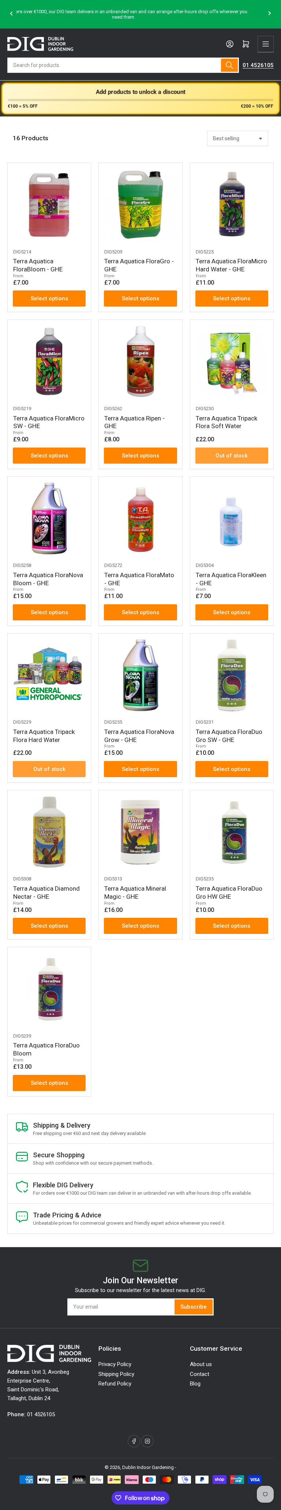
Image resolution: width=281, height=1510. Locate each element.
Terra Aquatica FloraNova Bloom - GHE (48, 579)
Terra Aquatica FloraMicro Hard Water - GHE (231, 265)
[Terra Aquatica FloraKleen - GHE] (232, 518)
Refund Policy (114, 1383)
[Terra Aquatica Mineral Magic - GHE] (140, 832)
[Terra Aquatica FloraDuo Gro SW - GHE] (232, 675)
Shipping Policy (116, 1374)
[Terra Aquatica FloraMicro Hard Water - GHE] (232, 204)
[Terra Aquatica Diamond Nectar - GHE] (49, 832)
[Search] (229, 65)
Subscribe (193, 1306)
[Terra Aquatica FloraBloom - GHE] (49, 204)
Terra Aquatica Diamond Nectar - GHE (46, 892)
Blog (195, 1383)
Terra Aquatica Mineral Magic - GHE (135, 892)
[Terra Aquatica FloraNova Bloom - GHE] (49, 518)
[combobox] (123, 65)
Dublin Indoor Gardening (148, 1467)
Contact (199, 1374)
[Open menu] (266, 44)
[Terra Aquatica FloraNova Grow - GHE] (140, 675)
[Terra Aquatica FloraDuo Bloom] (49, 989)
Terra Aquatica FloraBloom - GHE (38, 265)
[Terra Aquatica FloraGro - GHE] (140, 204)
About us (201, 1364)
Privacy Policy (114, 1364)
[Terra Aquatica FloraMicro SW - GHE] (49, 361)
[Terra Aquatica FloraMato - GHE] (140, 518)
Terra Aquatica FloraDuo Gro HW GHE (229, 892)
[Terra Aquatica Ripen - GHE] (140, 361)
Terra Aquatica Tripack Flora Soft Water (227, 422)
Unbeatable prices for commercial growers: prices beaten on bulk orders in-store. (140, 14)
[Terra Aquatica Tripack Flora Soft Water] (232, 361)
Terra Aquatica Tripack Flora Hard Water (44, 735)
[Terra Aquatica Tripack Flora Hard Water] (49, 675)
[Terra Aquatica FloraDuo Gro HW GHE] (232, 832)
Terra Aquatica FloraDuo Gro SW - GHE (229, 735)
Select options (49, 298)
